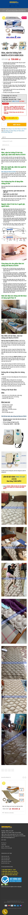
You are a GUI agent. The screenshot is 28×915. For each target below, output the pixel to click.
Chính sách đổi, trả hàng (6, 861)
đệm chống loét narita (16, 130)
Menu (10, 6)
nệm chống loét (8, 132)
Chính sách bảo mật (5, 856)
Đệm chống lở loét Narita (20, 128)
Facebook (2, 770)
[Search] (14, 6)
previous (23, 777)
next (25, 777)
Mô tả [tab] (4, 137)
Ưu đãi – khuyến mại (5, 846)
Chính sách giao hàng (5, 858)
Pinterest (12, 770)
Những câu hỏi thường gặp (6, 848)
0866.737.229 (15, 101)
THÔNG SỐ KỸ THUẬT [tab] (7, 141)
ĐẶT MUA (16, 125)
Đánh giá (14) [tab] (5, 145)
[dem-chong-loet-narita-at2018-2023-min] (14, 28)
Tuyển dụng (3, 844)
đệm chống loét (7, 130)
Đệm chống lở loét (10, 128)
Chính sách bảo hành (5, 859)
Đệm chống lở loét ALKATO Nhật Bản (10, 911)
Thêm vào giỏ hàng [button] (9, 812)
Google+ (9, 770)
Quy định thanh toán (5, 863)
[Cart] (18, 6)
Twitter (6, 770)
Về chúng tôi (3, 843)
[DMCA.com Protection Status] (4, 884)
